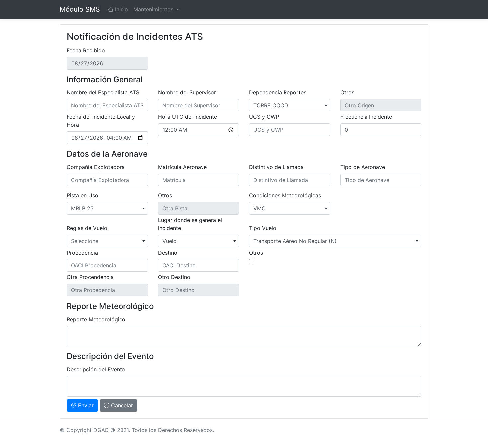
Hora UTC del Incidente (187, 116)
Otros (347, 92)
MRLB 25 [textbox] (82, 208)
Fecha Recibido (86, 50)
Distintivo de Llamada (276, 167)
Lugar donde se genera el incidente (190, 224)
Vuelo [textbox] (169, 241)
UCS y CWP (264, 116)
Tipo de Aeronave (362, 167)
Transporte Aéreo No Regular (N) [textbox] (295, 241)
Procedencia (82, 252)
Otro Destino (174, 277)
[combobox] (289, 105)
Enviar (85, 405)
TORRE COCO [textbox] (270, 105)
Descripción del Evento (96, 369)
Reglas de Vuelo (87, 228)
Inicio (120, 9)
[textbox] (107, 241)
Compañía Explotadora (96, 167)
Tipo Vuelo (262, 228)
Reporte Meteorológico (96, 319)
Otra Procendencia (90, 277)
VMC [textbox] (259, 208)
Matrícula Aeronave (182, 167)
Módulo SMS (80, 9)
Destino (167, 252)
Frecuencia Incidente (366, 116)
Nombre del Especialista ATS (103, 92)
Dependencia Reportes (277, 92)
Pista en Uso (82, 195)
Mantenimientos (154, 9)
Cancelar (121, 405)
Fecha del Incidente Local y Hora (101, 120)
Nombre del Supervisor (187, 92)
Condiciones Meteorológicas (285, 195)
